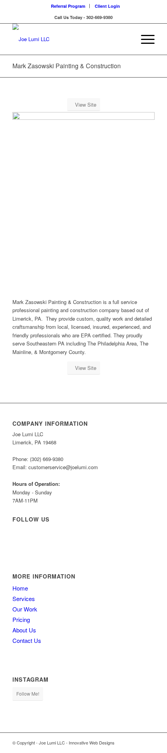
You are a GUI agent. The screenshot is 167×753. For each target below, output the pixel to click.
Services (23, 598)
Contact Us (26, 640)
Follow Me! (27, 693)
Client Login (107, 6)
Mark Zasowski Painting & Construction (66, 65)
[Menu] (144, 39)
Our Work (24, 609)
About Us (24, 630)
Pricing (21, 619)
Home (20, 588)
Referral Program (68, 6)
